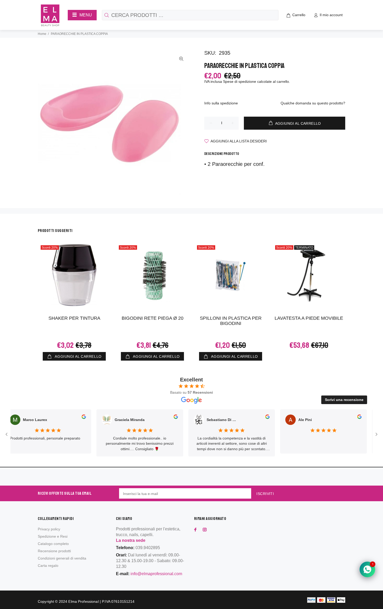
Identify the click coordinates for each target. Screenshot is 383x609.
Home (42, 34)
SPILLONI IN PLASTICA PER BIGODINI (231, 321)
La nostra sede (130, 540)
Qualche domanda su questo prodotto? (313, 103)
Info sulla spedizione (221, 103)
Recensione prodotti (54, 551)
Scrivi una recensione (344, 400)
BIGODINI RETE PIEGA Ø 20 (152, 318)
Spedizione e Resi (52, 536)
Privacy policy (49, 529)
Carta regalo (48, 565)
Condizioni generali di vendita (62, 558)
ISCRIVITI (265, 494)
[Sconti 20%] (231, 275)
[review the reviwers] (76, 418)
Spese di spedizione (239, 81)
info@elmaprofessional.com (156, 574)
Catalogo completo (53, 544)
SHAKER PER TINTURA (74, 318)
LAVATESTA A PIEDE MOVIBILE (309, 318)
